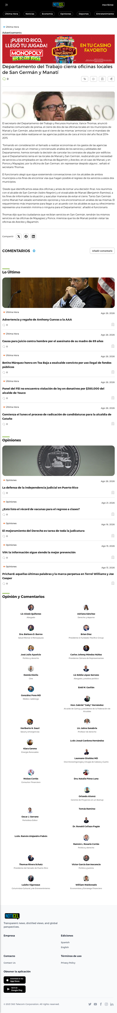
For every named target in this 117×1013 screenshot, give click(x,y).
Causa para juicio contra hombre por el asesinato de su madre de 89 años (52, 341)
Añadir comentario (102, 251)
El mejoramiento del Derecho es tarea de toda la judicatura (43, 530)
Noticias (30, 13)
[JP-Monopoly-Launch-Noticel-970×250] (58, 49)
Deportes (84, 13)
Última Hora (11, 13)
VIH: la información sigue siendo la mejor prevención (39, 552)
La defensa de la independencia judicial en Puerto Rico (40, 487)
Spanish (65, 942)
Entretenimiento (105, 13)
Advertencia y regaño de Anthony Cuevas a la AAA (37, 319)
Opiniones (65, 13)
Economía (47, 13)
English (65, 947)
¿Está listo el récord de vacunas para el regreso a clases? (41, 509)
